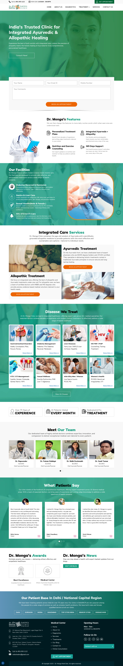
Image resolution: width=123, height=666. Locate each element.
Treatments (57, 639)
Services (96, 7)
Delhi (18, 612)
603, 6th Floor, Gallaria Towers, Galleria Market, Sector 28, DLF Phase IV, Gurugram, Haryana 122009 (26, 644)
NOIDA (40, 612)
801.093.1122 (23, 651)
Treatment (84, 7)
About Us (58, 7)
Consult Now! (21, 55)
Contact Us (108, 7)
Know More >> (27, 353)
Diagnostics (70, 7)
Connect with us (91, 646)
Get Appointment (63, 656)
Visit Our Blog (71, 566)
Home (49, 7)
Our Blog (56, 642)
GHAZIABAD (51, 612)
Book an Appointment (78, 267)
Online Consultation (60, 649)
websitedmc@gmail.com (20, 654)
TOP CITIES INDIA (67, 612)
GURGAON (29, 612)
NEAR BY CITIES (84, 612)
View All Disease (61, 394)
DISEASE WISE (101, 612)
